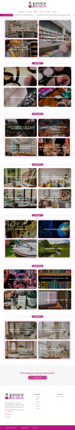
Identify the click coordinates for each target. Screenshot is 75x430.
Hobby (35, 12)
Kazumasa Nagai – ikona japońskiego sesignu (54, 128)
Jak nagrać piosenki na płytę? (54, 300)
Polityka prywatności (11, 427)
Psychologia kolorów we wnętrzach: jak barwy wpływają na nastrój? (22, 15)
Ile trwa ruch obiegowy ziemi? (54, 229)
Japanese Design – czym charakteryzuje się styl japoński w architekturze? (21, 147)
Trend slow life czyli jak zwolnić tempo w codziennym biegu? (20, 178)
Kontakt (7, 417)
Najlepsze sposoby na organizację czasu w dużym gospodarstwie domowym (54, 198)
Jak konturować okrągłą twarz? (20, 76)
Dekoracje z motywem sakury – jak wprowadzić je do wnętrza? (54, 330)
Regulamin (35, 427)
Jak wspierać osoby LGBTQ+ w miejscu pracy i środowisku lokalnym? (20, 198)
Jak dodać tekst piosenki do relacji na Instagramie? (20, 300)
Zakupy (54, 12)
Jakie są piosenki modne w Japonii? (20, 279)
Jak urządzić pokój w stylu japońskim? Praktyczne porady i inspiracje (21, 350)
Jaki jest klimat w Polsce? (54, 248)
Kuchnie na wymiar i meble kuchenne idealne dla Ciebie (21, 29)
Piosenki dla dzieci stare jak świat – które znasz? (55, 279)
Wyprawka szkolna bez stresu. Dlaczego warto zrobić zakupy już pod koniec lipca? (55, 39)
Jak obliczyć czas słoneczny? (21, 248)
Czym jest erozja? (21, 229)
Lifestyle (42, 12)
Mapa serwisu (24, 427)
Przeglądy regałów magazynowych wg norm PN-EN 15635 (21, 48)
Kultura (29, 12)
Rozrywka (21, 12)
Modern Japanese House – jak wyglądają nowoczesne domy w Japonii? (21, 128)
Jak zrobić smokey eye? (55, 76)
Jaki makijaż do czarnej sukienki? (20, 97)
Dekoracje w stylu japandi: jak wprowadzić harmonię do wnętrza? (54, 350)
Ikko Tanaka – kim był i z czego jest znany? (54, 147)
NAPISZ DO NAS (37, 377)
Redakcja (8, 414)
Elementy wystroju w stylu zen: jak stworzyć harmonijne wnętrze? (21, 330)
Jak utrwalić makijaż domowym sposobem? (54, 97)
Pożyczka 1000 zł (60, 397)
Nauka (48, 12)
